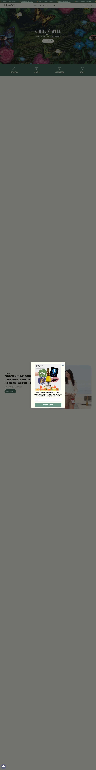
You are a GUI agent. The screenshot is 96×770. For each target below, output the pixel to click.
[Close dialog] (63, 364)
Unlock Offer (48, 404)
